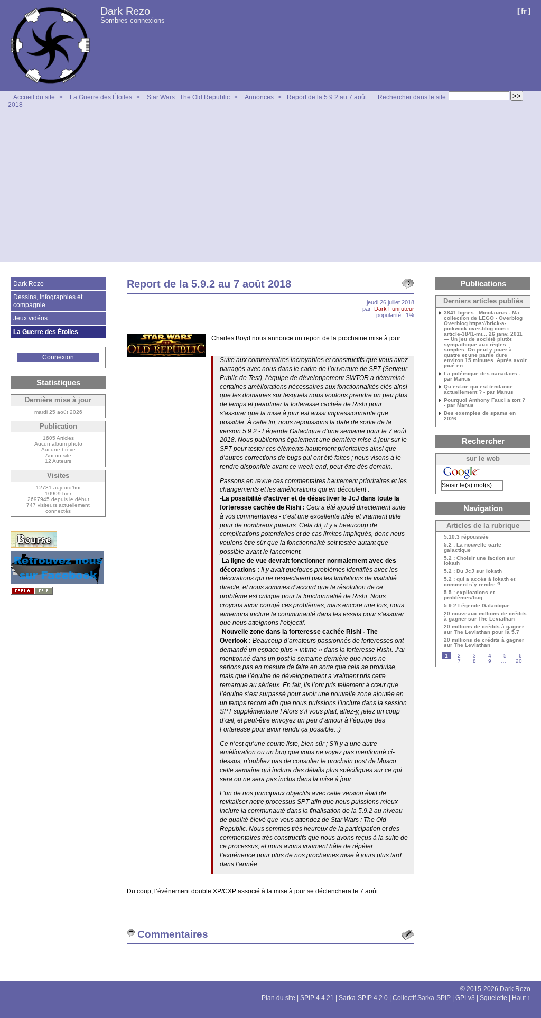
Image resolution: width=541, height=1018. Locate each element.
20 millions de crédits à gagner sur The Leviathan (484, 642)
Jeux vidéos (30, 318)
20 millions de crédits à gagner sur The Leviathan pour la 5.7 (484, 629)
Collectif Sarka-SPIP (422, 998)
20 (519, 661)
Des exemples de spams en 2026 (480, 416)
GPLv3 (465, 998)
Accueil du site (34, 97)
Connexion (58, 357)
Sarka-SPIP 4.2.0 (363, 998)
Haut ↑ (521, 998)
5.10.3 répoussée (466, 537)
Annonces (259, 97)
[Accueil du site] (50, 45)
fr (524, 10)
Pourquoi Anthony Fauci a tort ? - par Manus (484, 402)
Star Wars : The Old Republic (188, 97)
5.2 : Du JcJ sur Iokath (473, 571)
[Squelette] (32, 591)
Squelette (493, 998)
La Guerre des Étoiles (101, 97)
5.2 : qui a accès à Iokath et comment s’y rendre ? (479, 582)
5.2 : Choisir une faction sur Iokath (479, 561)
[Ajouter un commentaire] (408, 935)
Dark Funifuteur (394, 309)
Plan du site (278, 998)
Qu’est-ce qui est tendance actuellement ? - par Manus (479, 389)
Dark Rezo (125, 11)
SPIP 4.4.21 (317, 998)
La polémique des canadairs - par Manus (482, 376)
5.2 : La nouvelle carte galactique (472, 547)
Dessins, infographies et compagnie (47, 300)
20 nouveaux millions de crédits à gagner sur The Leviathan (485, 616)
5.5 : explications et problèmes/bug (469, 595)
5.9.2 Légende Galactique (477, 605)
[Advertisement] (270, 188)
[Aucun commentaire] (408, 283)
